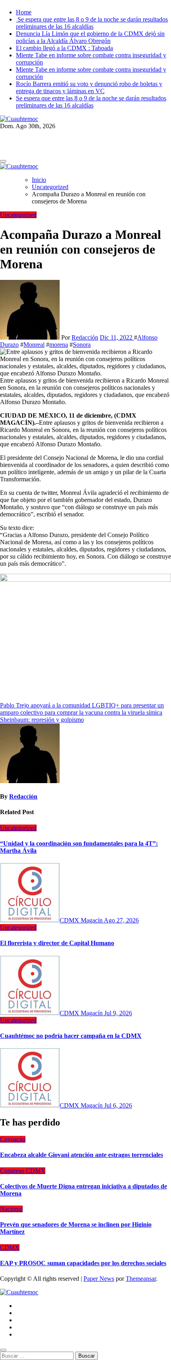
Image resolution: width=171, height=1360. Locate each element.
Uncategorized (18, 214)
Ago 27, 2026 (121, 920)
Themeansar (141, 1278)
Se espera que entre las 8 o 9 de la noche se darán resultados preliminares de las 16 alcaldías (92, 23)
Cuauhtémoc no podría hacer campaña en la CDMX (71, 1035)
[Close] (3, 1350)
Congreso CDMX (22, 1170)
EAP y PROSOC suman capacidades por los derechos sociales (83, 1263)
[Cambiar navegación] (3, 161)
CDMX (9, 1247)
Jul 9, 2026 (118, 1013)
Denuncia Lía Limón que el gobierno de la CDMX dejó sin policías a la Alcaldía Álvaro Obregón (90, 37)
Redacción (85, 337)
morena (58, 344)
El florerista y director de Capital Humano (57, 943)
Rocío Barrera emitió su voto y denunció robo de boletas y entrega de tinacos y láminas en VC (89, 87)
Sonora (82, 344)
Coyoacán (12, 1139)
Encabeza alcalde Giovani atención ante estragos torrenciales (81, 1154)
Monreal (34, 344)
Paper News (99, 1278)
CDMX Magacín (82, 920)
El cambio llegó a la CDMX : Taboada (64, 48)
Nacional (11, 1209)
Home (23, 12)
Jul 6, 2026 (118, 1105)
